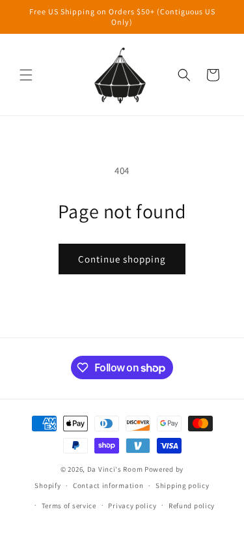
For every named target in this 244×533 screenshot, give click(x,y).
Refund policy (192, 505)
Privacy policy (132, 505)
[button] (26, 75)
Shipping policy (183, 485)
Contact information (108, 485)
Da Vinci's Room (115, 469)
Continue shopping (122, 259)
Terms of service (69, 505)
